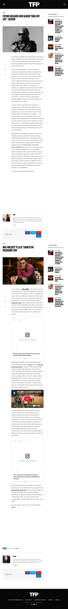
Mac (24, 358)
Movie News (58, 36)
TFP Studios (28, 599)
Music (4, 12)
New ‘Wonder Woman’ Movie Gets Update (59, 48)
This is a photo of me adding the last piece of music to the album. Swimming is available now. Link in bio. (26, 476)
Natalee (14, 556)
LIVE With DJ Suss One (40, 599)
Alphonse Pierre (16, 303)
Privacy (58, 599)
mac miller (16, 548)
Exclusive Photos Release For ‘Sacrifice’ (58, 39)
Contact (50, 599)
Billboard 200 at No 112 (18, 490)
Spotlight (57, 19)
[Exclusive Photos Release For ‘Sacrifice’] (50, 38)
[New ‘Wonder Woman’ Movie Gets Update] (50, 46)
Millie (14, 215)
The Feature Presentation (15, 599)
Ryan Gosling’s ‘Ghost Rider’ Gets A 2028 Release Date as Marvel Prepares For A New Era (59, 72)
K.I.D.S (30, 364)
